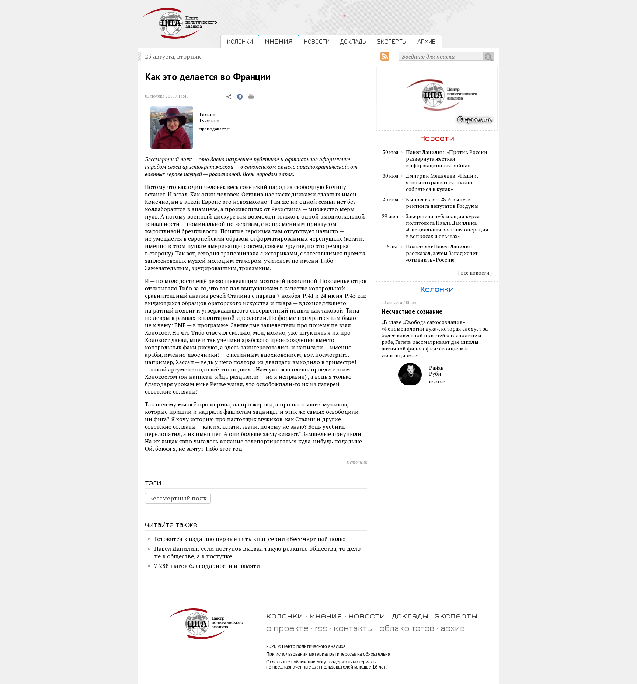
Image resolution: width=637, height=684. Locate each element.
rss (321, 628)
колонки (284, 615)
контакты (353, 628)
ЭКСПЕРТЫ (392, 41)
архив (453, 628)
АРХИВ (426, 41)
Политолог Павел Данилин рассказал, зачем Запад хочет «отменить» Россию (442, 253)
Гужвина (209, 120)
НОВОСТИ (317, 41)
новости (366, 615)
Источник (357, 462)
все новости (475, 272)
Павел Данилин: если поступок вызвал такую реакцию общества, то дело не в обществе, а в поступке (257, 552)
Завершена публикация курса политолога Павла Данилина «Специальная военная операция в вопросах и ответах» (447, 226)
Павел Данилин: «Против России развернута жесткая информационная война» (446, 159)
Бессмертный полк (178, 498)
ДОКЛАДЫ (353, 41)
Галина (207, 114)
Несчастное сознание (412, 311)
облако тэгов (406, 628)
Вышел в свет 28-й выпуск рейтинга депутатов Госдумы (442, 202)
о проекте (287, 628)
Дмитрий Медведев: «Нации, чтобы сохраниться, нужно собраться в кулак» (442, 182)
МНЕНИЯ (278, 41)
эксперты (456, 615)
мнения (325, 615)
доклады (409, 615)
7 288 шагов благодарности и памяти (207, 566)
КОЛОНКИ (240, 41)
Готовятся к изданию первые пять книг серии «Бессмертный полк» (250, 539)
